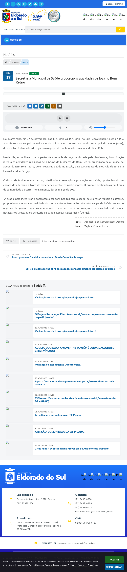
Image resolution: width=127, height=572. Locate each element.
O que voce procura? (13, 29)
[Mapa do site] (35, 4)
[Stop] (67, 118)
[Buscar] (120, 29)
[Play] (60, 118)
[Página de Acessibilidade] (41, 4)
